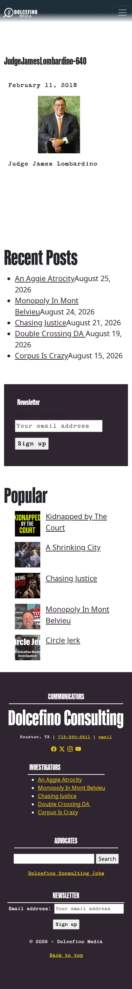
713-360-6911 (74, 737)
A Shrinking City (73, 547)
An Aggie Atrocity (44, 278)
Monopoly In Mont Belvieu (71, 787)
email (105, 737)
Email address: (43, 414)
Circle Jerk (63, 640)
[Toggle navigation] (122, 13)
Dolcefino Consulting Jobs (66, 873)
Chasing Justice (40, 322)
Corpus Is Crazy (41, 355)
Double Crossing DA (50, 333)
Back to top (66, 955)
